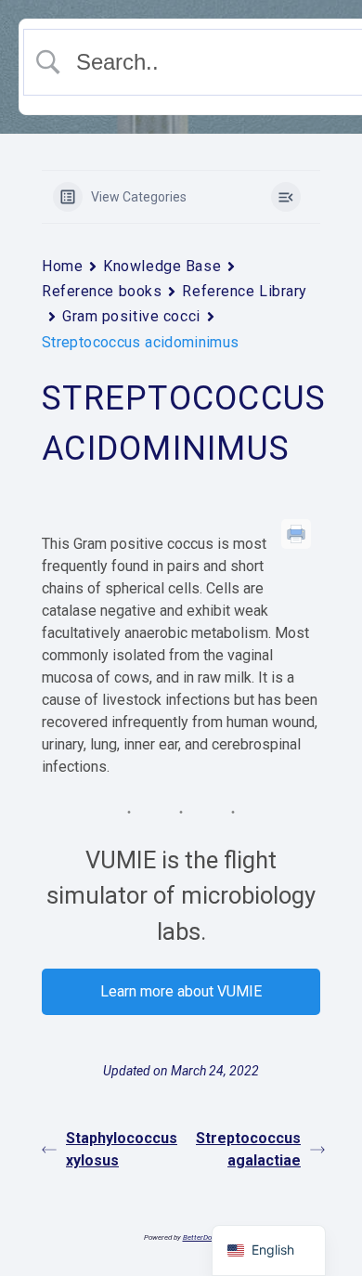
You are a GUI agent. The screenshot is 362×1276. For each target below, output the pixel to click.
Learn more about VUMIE (181, 991)
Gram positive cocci (131, 316)
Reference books (102, 291)
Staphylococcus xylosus (121, 1149)
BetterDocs (201, 1237)
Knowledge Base (162, 266)
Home (62, 266)
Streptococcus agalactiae (248, 1149)
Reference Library (244, 291)
